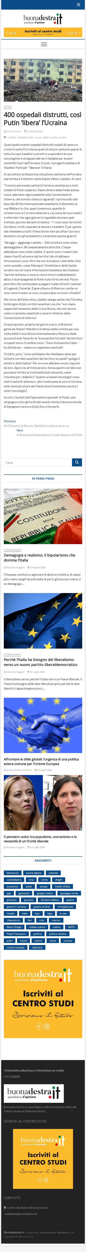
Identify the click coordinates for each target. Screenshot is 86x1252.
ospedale (22, 137)
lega (49, 913)
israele (10, 913)
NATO (71, 927)
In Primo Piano (12, 549)
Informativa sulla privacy (20, 1070)
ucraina (62, 137)
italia (24, 913)
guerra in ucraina (16, 906)
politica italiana (57, 934)
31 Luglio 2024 (37, 672)
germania (24, 893)
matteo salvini (37, 927)
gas (9, 893)
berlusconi (13, 873)
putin (31, 137)
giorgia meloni (45, 893)
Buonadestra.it (14, 1232)
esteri (29, 886)
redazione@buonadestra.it (20, 1213)
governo (28, 900)
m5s (41, 920)
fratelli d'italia (62, 886)
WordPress (64, 1232)
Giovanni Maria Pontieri (19, 770)
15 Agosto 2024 (37, 567)
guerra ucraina (42, 906)
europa (43, 886)
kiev (37, 913)
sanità (54, 137)
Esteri (7, 106)
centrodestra (14, 879)
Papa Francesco (16, 934)
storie (53, 940)
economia (12, 886)
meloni (56, 927)
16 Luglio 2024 (44, 770)
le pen (63, 913)
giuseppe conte (69, 893)
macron (56, 920)
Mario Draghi (14, 927)
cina (31, 879)
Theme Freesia (48, 1232)
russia (38, 137)
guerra (70, 900)
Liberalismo (13, 920)
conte (44, 879)
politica (37, 934)
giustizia (11, 900)
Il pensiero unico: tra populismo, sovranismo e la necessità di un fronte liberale (40, 839)
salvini (38, 940)
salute (46, 137)
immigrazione (65, 906)
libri (30, 920)
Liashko (12, 137)
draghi (58, 879)
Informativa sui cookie (50, 1070)
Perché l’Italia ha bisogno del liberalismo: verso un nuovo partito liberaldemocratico (40, 662)
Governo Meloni (50, 900)
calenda (53, 873)
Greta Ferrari (13, 131)
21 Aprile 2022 (34, 131)
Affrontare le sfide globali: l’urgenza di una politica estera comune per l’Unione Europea (41, 761)
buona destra (33, 873)
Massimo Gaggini (15, 567)
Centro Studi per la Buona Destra (27, 1207)
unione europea (15, 947)
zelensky (37, 947)
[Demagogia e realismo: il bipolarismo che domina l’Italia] (43, 516)
